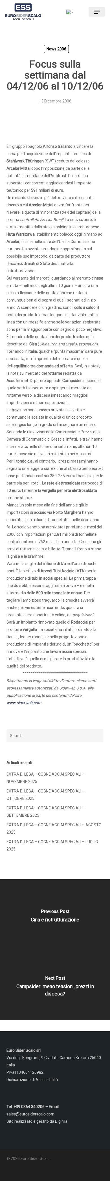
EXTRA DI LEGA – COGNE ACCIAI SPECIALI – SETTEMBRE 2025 (45, 812)
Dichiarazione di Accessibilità (32, 1079)
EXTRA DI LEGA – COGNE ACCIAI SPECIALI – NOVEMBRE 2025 (45, 778)
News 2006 (56, 49)
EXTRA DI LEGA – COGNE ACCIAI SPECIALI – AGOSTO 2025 (54, 828)
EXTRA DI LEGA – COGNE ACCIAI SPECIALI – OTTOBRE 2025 (45, 795)
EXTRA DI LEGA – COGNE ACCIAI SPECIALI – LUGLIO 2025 (52, 845)
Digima (61, 1121)
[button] (97, 12)
